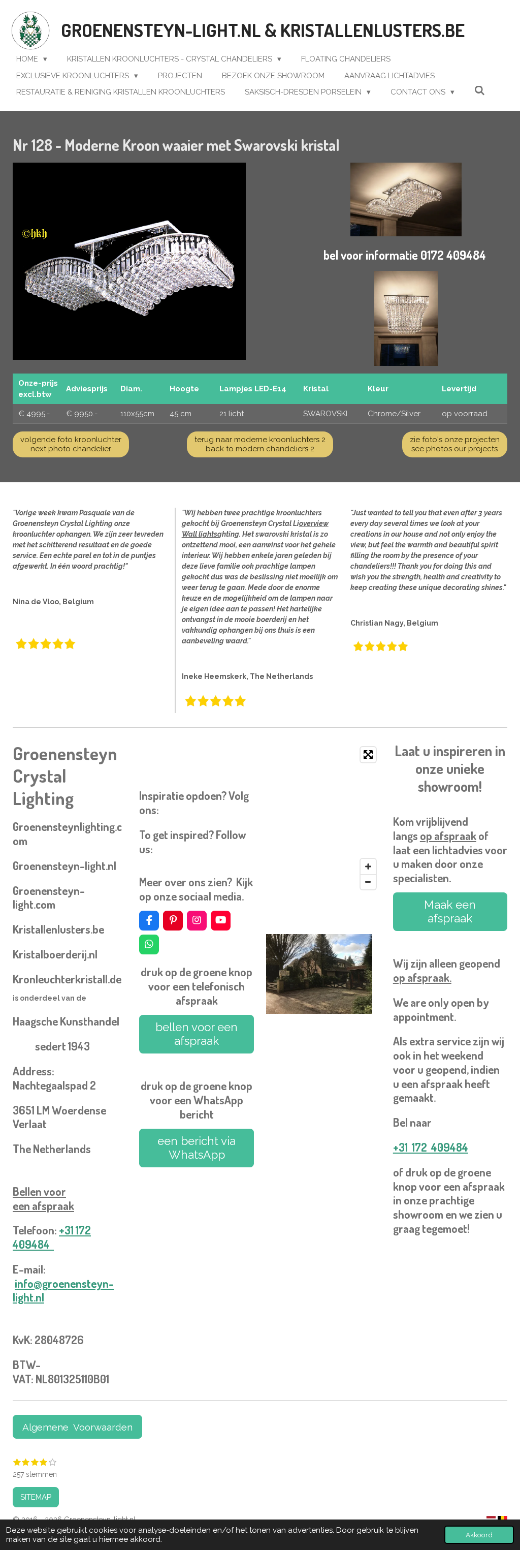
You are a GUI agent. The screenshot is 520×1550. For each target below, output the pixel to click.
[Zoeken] (479, 91)
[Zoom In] (368, 866)
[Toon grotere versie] (129, 261)
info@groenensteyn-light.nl (63, 1290)
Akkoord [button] (479, 1535)
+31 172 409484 (52, 1237)
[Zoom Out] (368, 881)
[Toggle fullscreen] (368, 754)
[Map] (323, 818)
